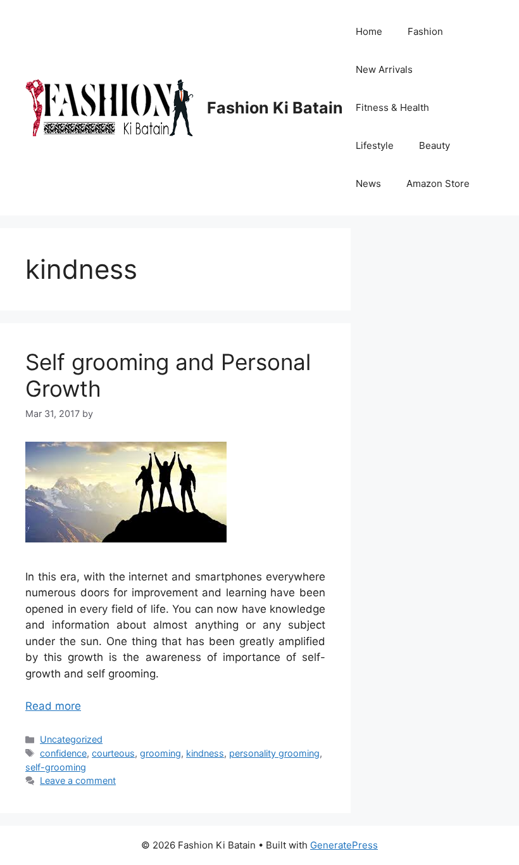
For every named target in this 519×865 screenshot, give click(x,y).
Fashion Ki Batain (275, 107)
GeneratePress (344, 845)
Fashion (425, 31)
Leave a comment (78, 780)
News (368, 183)
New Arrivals (384, 69)
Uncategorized (71, 739)
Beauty (434, 145)
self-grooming (55, 767)
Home (369, 31)
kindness (205, 753)
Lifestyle (375, 145)
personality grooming (274, 753)
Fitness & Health (392, 107)
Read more (53, 706)
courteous (113, 753)
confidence (63, 753)
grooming (160, 753)
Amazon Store (438, 183)
